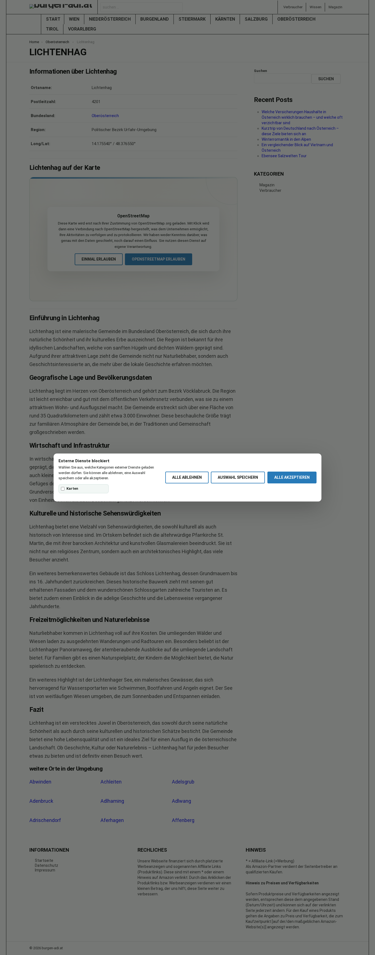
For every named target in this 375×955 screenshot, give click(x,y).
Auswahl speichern (238, 477)
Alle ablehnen (187, 477)
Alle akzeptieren (292, 477)
